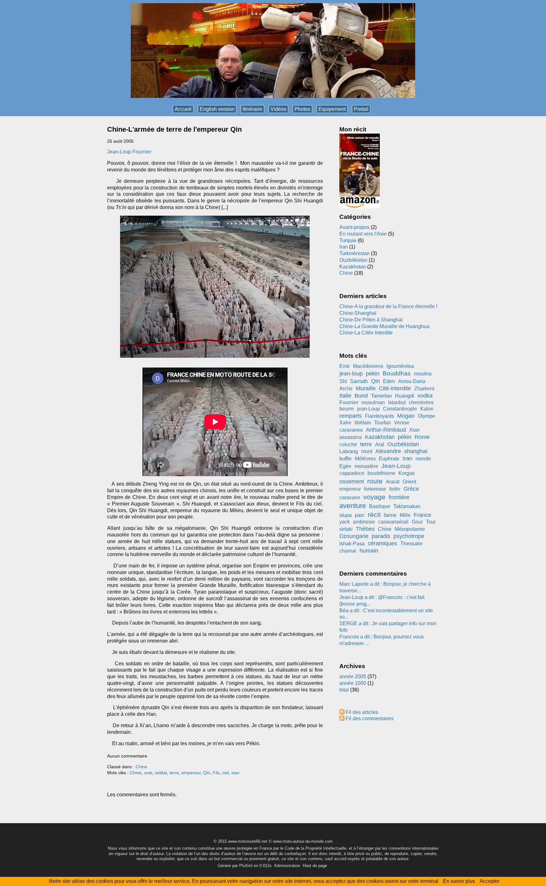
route (375, 481)
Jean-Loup (396, 466)
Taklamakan (407, 506)
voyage (374, 496)
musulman (373, 402)
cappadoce (351, 473)
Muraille (366, 388)
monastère (366, 466)
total (344, 689)
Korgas (406, 473)
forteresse (375, 489)
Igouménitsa (400, 366)
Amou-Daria (411, 381)
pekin (372, 373)
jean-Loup (368, 408)
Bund (361, 395)
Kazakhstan (352, 266)
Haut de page (315, 865)
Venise (402, 422)
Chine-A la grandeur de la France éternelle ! (388, 306)
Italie (345, 395)
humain (369, 551)
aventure (352, 506)
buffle (345, 458)
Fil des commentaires (370, 718)
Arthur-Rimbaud (386, 430)
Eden (389, 381)
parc (360, 515)
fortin (394, 489)
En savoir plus (459, 881)
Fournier (348, 402)
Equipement (332, 109)
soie (148, 772)
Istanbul (397, 402)
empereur (191, 772)
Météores (365, 458)
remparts (350, 416)
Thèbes (365, 529)
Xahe (345, 422)
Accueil (183, 109)
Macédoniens (368, 366)
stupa (345, 515)
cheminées (421, 402)
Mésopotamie (410, 529)
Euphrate (389, 458)
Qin (206, 772)
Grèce (411, 489)
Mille (405, 515)
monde (423, 458)
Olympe (426, 416)
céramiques (382, 543)
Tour (431, 521)
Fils (216, 772)
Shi (343, 381)
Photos (302, 109)
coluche (348, 444)
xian (235, 772)
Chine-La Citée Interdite (366, 332)
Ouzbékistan (353, 260)
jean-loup (351, 373)
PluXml (245, 865)
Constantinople (400, 408)
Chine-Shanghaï (357, 313)
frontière (399, 497)
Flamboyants (379, 416)
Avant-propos (354, 227)
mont (366, 451)
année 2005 (352, 676)
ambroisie (364, 521)
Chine (141, 766)
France (422, 515)
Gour (417, 521)
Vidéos (278, 109)
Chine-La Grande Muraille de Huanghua (384, 326)
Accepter (490, 881)
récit (374, 514)
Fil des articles (362, 712)
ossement (351, 481)
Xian (414, 430)
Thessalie (411, 543)
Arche (346, 388)
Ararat (392, 481)
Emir (344, 366)
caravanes (351, 430)
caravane (349, 497)
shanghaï (416, 451)
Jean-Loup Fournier (129, 151)
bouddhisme (381, 473)
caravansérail (393, 521)
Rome (422, 437)
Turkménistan (354, 253)
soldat (161, 772)
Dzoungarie (353, 536)
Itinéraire (252, 109)
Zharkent (424, 388)
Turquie (347, 240)
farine (390, 515)
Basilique (379, 506)
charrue (347, 551)
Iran (343, 246)
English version (217, 109)
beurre (346, 408)
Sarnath (359, 381)
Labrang (348, 451)
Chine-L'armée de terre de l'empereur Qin (174, 129)
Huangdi (404, 395)
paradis (381, 536)
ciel (225, 772)
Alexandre (388, 451)
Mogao (406, 416)
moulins (423, 373)
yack (344, 521)
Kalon (427, 408)
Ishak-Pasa (352, 543)
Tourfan (382, 422)
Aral (379, 444)
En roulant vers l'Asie (363, 233)
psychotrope (408, 536)
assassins (350, 437)
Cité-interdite (395, 388)
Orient (409, 481)
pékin (404, 437)
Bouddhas (397, 373)
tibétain (363, 422)
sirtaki (346, 529)
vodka (425, 395)
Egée (345, 466)
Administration (287, 865)
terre (174, 772)
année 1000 (352, 683)
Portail (361, 109)
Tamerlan (381, 395)
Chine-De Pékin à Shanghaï (371, 319)
